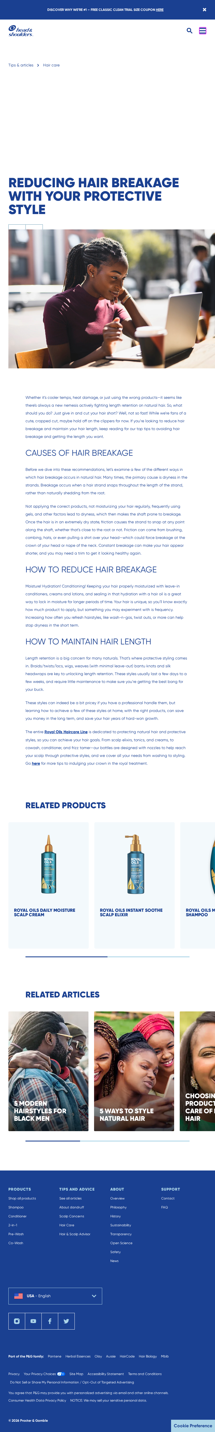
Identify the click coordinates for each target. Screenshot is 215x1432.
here (36, 763)
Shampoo (16, 1207)
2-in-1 (12, 1225)
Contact (168, 1198)
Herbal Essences (78, 1356)
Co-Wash (15, 1243)
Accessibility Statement (106, 1374)
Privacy (14, 1374)
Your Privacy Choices (40, 1374)
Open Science (121, 1243)
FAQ (164, 1207)
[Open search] (190, 31)
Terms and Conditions (145, 1374)
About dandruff (71, 1207)
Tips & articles (20, 65)
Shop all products (22, 1198)
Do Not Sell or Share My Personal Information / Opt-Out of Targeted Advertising (72, 1382)
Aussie (111, 1356)
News (114, 1261)
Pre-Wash (16, 1234)
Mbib (165, 1356)
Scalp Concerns (71, 1216)
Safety (115, 1252)
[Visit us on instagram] (17, 1321)
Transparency (121, 1234)
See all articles (70, 1198)
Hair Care (66, 1225)
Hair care (51, 65)
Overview (117, 1198)
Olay (98, 1356)
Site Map (76, 1374)
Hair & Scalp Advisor (74, 1234)
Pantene (54, 1356)
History (115, 1216)
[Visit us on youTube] (33, 1321)
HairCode (127, 1356)
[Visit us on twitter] (66, 1321)
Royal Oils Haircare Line (66, 732)
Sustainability (120, 1225)
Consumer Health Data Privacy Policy (37, 1400)
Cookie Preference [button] (193, 1425)
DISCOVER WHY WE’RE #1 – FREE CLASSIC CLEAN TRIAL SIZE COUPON (105, 10)
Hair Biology (148, 1356)
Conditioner (17, 1216)
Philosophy (118, 1207)
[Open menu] (202, 30)
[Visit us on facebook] (50, 1321)
